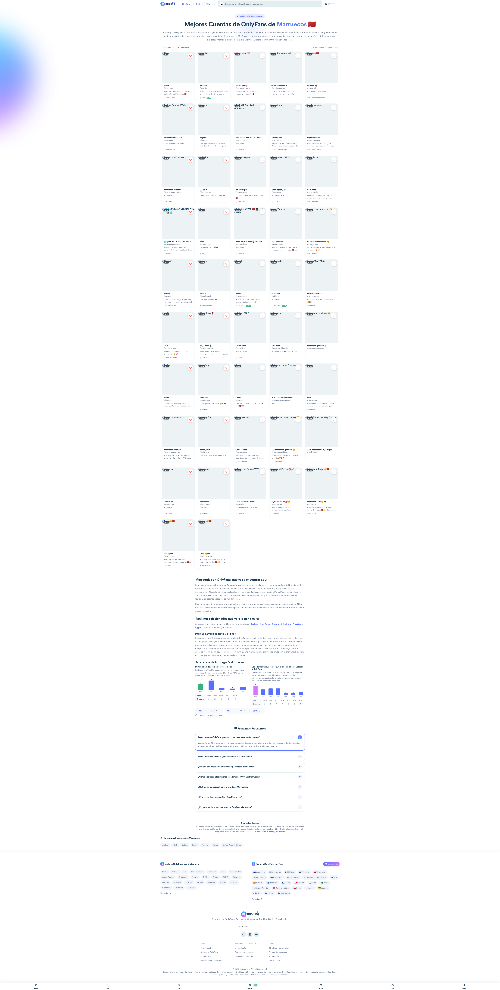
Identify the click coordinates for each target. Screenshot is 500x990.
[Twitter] (243, 934)
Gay (184, 872)
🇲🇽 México (289, 872)
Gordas (223, 882)
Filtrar (169, 48)
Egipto (198, 627)
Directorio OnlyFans (209, 952)
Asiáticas (177, 882)
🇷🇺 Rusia (297, 888)
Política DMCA (275, 956)
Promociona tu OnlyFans (211, 961)
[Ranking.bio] (250, 914)
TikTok (205, 877)
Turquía (275, 624)
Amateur (236, 877)
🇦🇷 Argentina (275, 872)
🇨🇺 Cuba (312, 883)
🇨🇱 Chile (286, 883)
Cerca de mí (333, 864)
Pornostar (212, 872)
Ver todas (164, 893)
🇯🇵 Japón (310, 888)
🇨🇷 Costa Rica (276, 877)
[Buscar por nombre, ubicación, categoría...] (222, 4)
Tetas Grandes (197, 872)
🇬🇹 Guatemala (293, 877)
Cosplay (233, 882)
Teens (215, 877)
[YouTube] (256, 934)
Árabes (254, 624)
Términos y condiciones (279, 948)
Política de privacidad (278, 952)
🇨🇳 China (269, 893)
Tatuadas (191, 888)
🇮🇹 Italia (256, 893)
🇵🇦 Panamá (299, 883)
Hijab (261, 624)
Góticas (165, 882)
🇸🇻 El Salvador (259, 877)
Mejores (209, 4)
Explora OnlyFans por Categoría (181, 864)
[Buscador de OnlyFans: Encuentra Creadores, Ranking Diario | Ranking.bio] (167, 3)
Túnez (268, 624)
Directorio (186, 4)
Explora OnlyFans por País (269, 864)
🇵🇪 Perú (334, 877)
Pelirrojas (179, 888)
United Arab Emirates (290, 624)
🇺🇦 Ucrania (323, 888)
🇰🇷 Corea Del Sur (260, 888)
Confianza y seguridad (244, 952)
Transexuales (235, 872)
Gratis (198, 4)
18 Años (189, 882)
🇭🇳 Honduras (272, 883)
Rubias (200, 882)
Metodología (240, 948)
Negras (195, 877)
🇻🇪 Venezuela (319, 872)
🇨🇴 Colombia (259, 872)
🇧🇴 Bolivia (257, 883)
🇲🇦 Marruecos (284, 893)
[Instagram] (250, 934)
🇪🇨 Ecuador (304, 872)
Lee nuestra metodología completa (271, 832)
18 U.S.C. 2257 (275, 961)
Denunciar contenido (244, 956)
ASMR (225, 877)
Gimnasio (166, 888)
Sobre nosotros (207, 948)
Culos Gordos (168, 877)
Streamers (183, 877)
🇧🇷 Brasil (324, 883)
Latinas (175, 872)
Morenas (211, 882)
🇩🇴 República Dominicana (315, 877)
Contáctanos (206, 956)
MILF (223, 872)
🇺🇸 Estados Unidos (281, 888)
